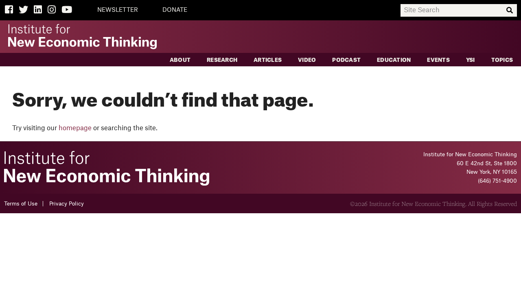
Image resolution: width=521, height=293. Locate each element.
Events (438, 60)
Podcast (346, 60)
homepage (75, 128)
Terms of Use (20, 203)
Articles (268, 60)
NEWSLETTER (117, 10)
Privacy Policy (66, 203)
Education (394, 60)
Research (222, 60)
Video (307, 60)
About (180, 60)
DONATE (174, 10)
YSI (470, 60)
